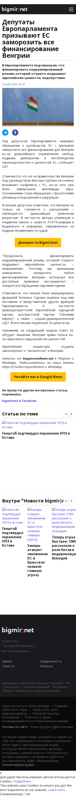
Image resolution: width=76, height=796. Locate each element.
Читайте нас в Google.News (38, 376)
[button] (66, 414)
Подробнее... (23, 781)
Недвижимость (51, 661)
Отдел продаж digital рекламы (51, 727)
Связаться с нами (14, 710)
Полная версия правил (18, 765)
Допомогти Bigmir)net (38, 242)
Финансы (46, 666)
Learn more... (57, 790)
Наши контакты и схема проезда (25, 706)
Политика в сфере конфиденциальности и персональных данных (35, 719)
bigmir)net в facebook (19, 401)
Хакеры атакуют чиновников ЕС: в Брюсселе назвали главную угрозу (37, 560)
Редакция (61, 706)
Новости (8, 666)
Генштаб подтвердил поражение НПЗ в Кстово (36, 435)
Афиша (7, 661)
